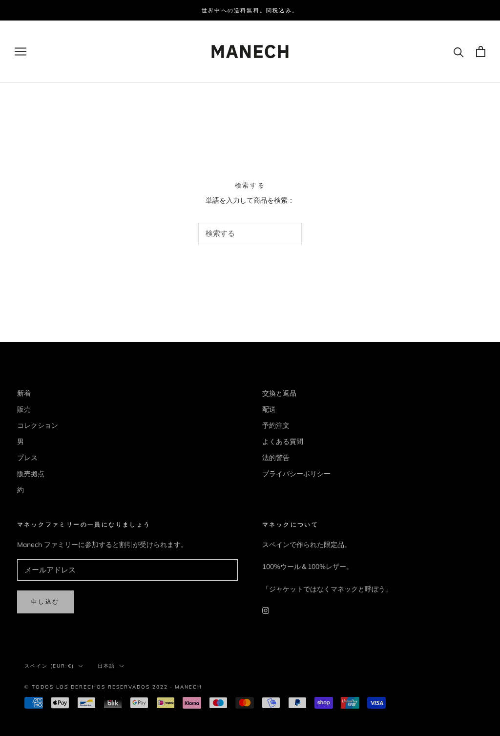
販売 (24, 409)
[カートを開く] (480, 51)
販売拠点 (30, 473)
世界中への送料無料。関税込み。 (250, 10)
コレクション (37, 425)
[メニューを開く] (20, 51)
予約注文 (276, 425)
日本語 (106, 666)
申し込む (45, 601)
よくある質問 (282, 441)
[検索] (459, 51)
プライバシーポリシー (296, 473)
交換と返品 (279, 393)
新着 (24, 393)
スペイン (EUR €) (49, 666)
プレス (27, 457)
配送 (269, 409)
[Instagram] (265, 610)
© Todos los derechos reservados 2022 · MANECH (113, 687)
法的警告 (276, 457)
